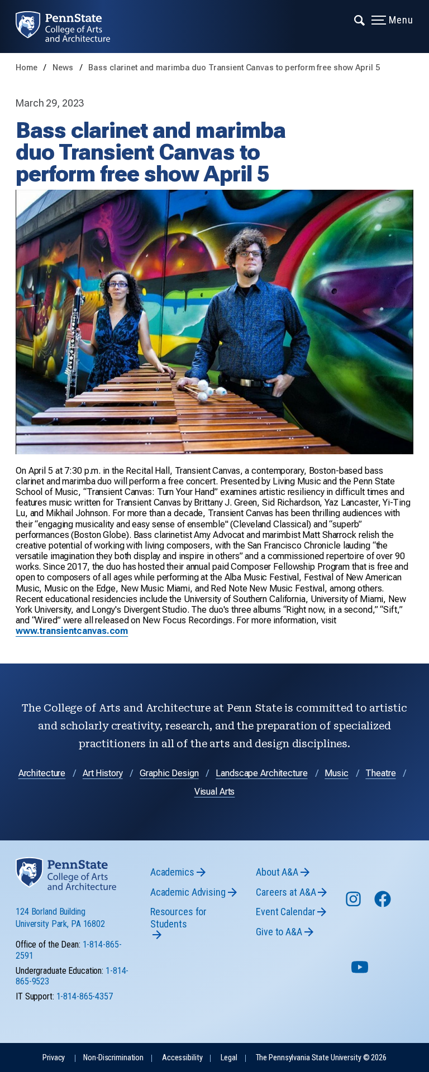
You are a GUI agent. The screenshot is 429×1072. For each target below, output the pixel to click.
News (64, 68)
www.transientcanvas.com (72, 631)
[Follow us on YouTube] (360, 972)
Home (26, 68)
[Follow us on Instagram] (354, 904)
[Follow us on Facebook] (383, 904)
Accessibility (182, 1058)
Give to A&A (279, 932)
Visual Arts (214, 791)
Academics (172, 872)
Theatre (380, 773)
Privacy (53, 1058)
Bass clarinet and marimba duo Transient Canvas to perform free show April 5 (233, 68)
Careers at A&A (286, 892)
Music (336, 773)
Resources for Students (178, 918)
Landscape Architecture (261, 773)
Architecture (42, 773)
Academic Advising (188, 892)
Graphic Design (169, 773)
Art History (103, 773)
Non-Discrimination (113, 1058)
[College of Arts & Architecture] (71, 26)
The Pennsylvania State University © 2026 (321, 1058)
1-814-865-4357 (84, 996)
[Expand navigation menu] (360, 19)
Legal (229, 1058)
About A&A (277, 872)
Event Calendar (285, 911)
